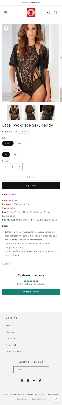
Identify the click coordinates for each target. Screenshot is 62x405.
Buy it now (31, 185)
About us (10, 332)
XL (16, 155)
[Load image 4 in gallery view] (47, 112)
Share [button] (7, 263)
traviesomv (13, 394)
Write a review (30, 291)
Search (9, 325)
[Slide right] (59, 113)
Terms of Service (13, 351)
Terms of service (23, 399)
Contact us (11, 338)
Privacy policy (53, 394)
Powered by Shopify (25, 394)
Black (9, 144)
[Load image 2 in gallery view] (31, 112)
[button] (6, 12)
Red (21, 144)
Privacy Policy (12, 345)
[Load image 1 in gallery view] (14, 112)
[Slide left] (3, 113)
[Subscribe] (45, 369)
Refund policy (40, 394)
